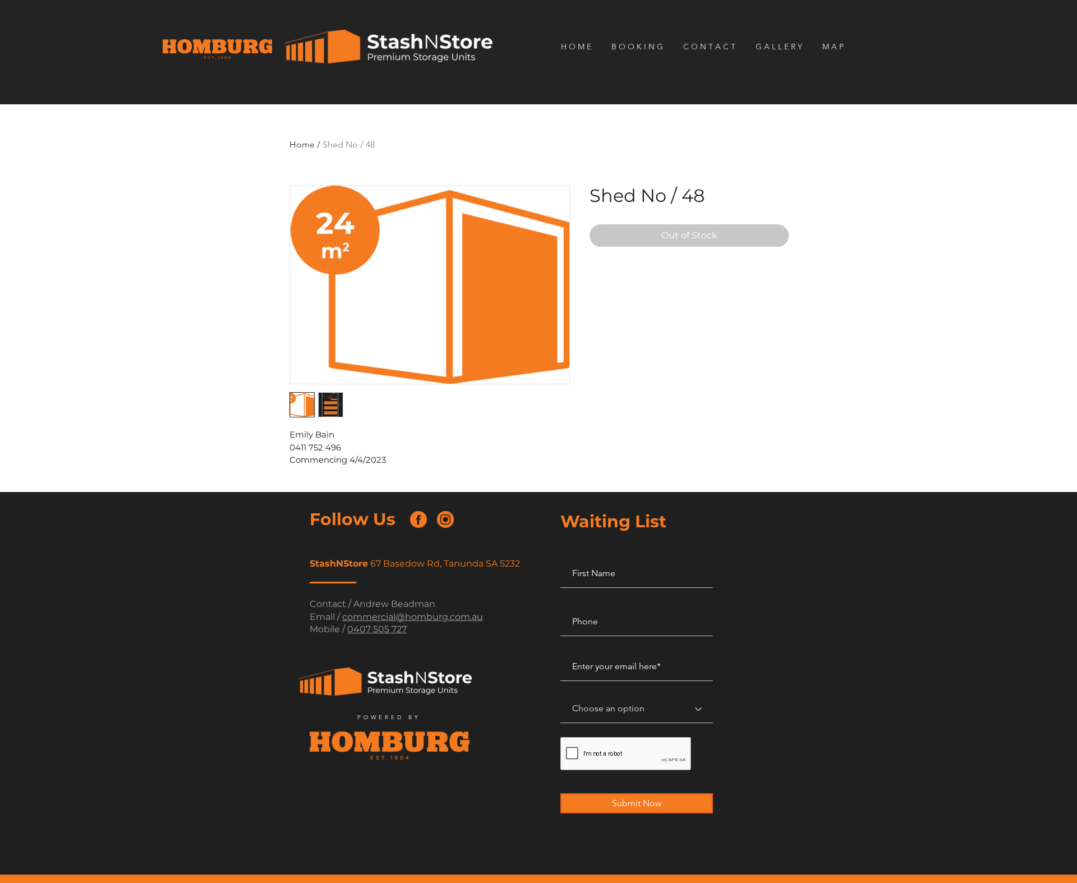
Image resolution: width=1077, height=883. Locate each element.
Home (302, 144)
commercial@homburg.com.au (412, 616)
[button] (711, 47)
